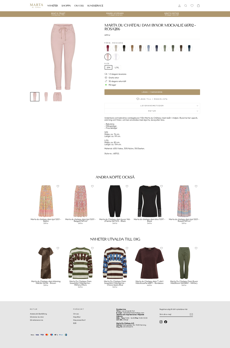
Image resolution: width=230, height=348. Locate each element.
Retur (152, 111)
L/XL (117, 67)
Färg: (113, 43)
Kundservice (95, 5)
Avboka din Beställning (38, 314)
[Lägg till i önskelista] (58, 186)
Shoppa (66, 5)
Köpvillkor (77, 317)
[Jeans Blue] (148, 48)
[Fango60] (140, 48)
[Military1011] (165, 48)
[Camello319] (132, 48)
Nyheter (52, 5)
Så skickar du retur (37, 317)
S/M (108, 67)
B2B (74, 323)
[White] (116, 57)
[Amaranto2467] (108, 48)
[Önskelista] (192, 5)
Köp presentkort (79, 320)
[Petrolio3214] (189, 48)
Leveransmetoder (152, 106)
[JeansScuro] (157, 48)
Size (107, 63)
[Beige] (116, 48)
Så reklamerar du (36, 320)
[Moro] (181, 48)
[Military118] (173, 48)
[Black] (124, 48)
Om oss (79, 5)
